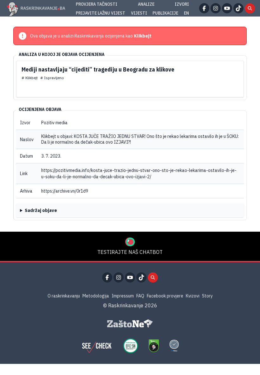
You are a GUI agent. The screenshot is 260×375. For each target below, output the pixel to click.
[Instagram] (216, 8)
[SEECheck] (97, 346)
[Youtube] (227, 8)
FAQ (140, 296)
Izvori (182, 4)
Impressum (123, 296)
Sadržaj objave (41, 210)
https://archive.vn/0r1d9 (64, 191)
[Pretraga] (250, 8)
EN (186, 13)
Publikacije (165, 13)
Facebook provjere (165, 296)
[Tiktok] (238, 8)
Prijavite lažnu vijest (100, 13)
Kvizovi (192, 296)
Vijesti (139, 13)
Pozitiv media (54, 123)
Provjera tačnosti (96, 4)
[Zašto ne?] (130, 323)
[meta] (174, 345)
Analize (146, 4)
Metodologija (95, 296)
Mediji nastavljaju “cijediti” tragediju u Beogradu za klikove (98, 69)
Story (207, 296)
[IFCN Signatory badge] (154, 345)
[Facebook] (204, 8)
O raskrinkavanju (64, 296)
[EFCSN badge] (131, 346)
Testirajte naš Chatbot (130, 252)
